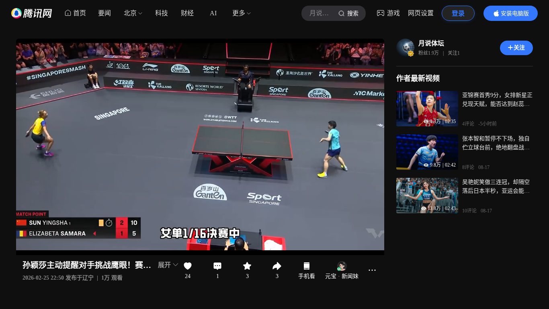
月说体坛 (431, 43)
